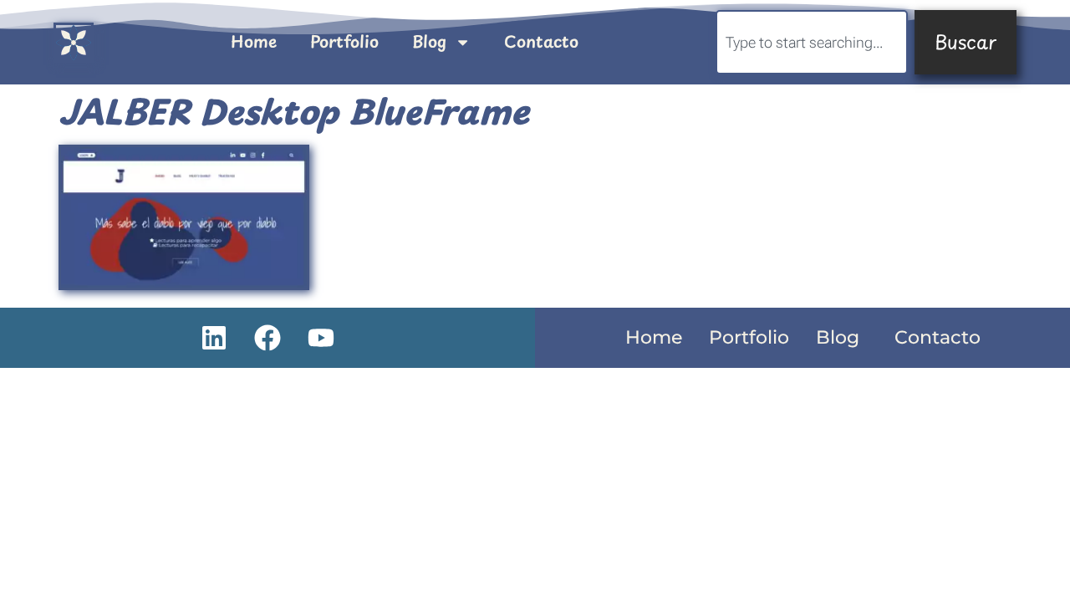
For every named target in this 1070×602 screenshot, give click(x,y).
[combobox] (812, 42)
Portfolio (344, 41)
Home (254, 41)
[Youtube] (321, 338)
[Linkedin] (214, 338)
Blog (429, 41)
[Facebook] (267, 338)
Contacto (541, 41)
